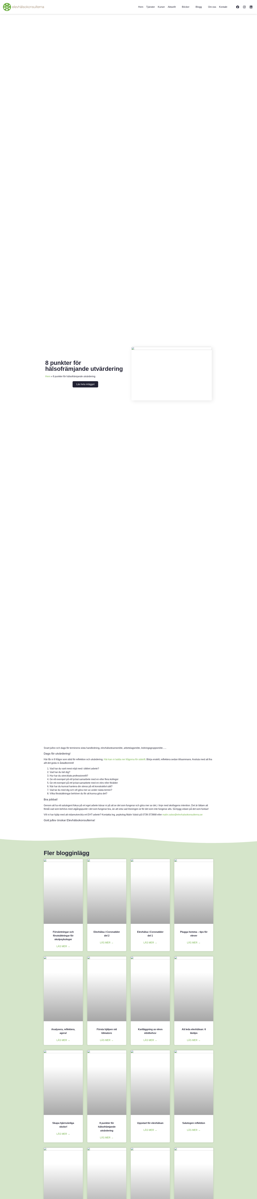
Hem (47, 376)
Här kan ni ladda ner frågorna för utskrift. (125, 759)
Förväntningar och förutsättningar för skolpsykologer (63, 936)
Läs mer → (63, 946)
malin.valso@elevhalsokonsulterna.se (182, 814)
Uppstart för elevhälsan (150, 1123)
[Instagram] (244, 7)
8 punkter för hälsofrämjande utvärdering (107, 1127)
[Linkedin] (251, 7)
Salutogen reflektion (193, 1123)
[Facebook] (238, 7)
